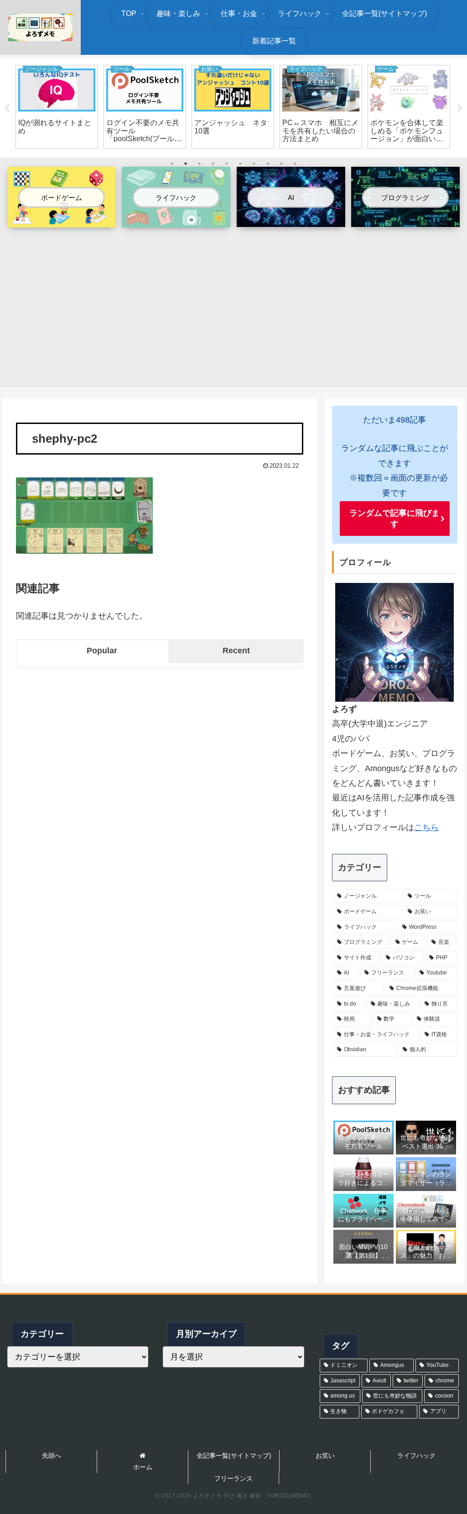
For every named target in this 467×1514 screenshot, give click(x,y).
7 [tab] (254, 163)
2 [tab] (185, 163)
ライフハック (416, 1455)
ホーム (142, 1467)
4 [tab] (213, 163)
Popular (102, 650)
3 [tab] (199, 163)
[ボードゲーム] (61, 220)
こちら (426, 827)
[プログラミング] (405, 219)
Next (460, 108)
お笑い (325, 1455)
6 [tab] (240, 163)
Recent (236, 650)
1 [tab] (171, 163)
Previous (6, 108)
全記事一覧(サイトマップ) (234, 1455)
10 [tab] (295, 163)
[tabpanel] (57, 107)
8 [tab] (267, 163)
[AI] (291, 219)
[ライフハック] (176, 220)
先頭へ (51, 1455)
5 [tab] (226, 163)
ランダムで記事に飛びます (394, 518)
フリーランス (233, 1478)
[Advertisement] (233, 302)
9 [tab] (281, 163)
